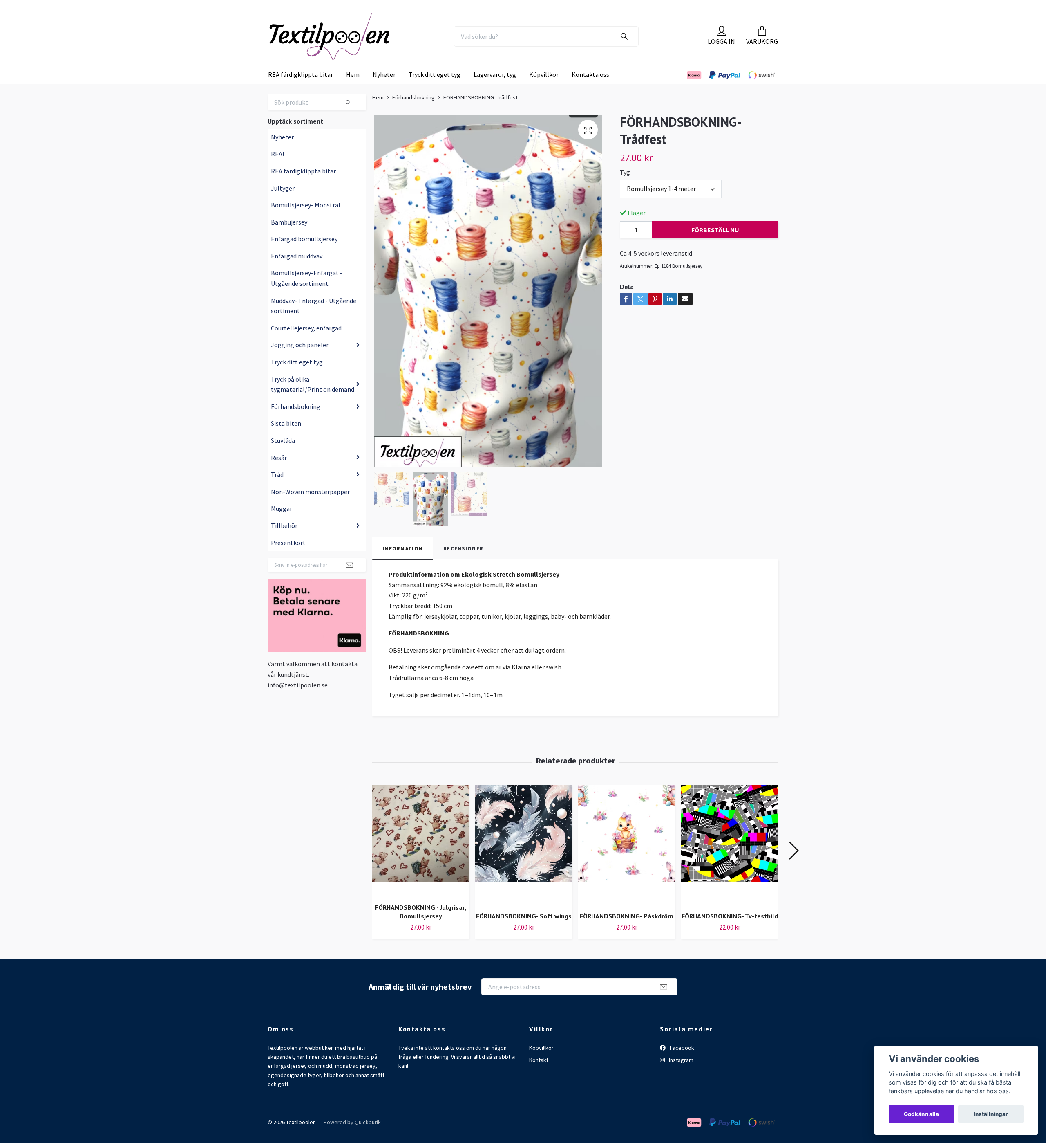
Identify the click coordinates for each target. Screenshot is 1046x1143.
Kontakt (538, 1076)
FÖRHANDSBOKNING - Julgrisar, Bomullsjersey (420, 928)
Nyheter (384, 91)
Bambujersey (289, 239)
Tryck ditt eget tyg (434, 91)
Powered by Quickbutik (352, 1139)
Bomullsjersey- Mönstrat (306, 222)
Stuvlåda (283, 457)
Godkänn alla (921, 1114)
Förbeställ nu (715, 247)
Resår (279, 474)
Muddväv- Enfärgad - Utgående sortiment (313, 322)
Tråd (277, 491)
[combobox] (670, 205)
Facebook (681, 1064)
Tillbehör (284, 542)
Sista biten (286, 440)
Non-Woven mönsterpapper (310, 508)
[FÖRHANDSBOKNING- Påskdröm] (626, 862)
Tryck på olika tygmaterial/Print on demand (312, 400)
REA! (277, 170)
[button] (793, 867)
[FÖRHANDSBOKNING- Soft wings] (523, 862)
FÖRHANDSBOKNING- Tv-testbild (730, 933)
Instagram (680, 1076)
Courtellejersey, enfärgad (306, 345)
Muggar (281, 525)
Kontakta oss (590, 91)
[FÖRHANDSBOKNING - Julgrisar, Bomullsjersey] (420, 858)
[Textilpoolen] (349, 44)
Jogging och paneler (300, 361)
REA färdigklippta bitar (300, 91)
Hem (353, 91)
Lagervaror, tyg (495, 91)
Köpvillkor (544, 91)
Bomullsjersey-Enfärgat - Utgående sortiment (306, 294)
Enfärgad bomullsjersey (304, 256)
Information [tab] (402, 565)
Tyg (625, 189)
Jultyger (283, 204)
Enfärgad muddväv (296, 273)
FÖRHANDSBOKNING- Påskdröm (626, 933)
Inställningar (991, 1114)
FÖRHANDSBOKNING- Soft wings (524, 933)
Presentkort (288, 559)
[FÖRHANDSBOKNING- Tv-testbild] (729, 862)
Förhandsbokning (295, 423)
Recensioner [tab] (463, 565)
